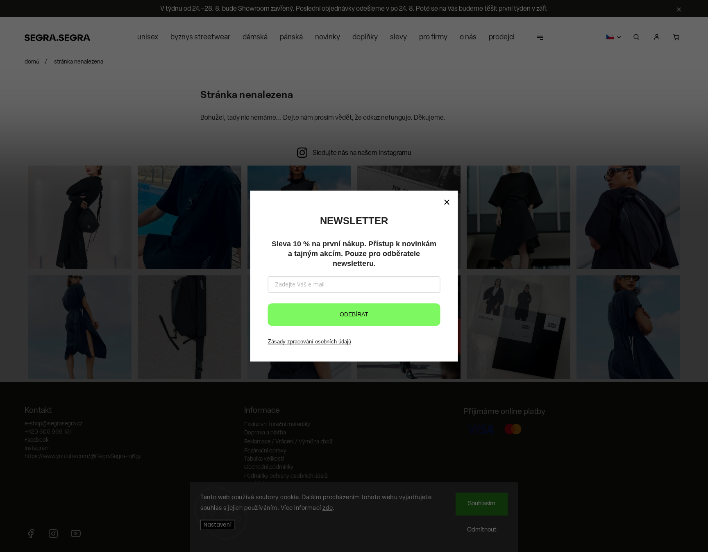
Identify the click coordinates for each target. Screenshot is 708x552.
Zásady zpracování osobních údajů (309, 341)
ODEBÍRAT (354, 314)
